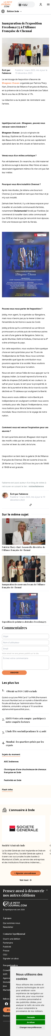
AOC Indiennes (11, 761)
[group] (31, 4)
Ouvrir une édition (11, 938)
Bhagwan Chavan (11, 83)
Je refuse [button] (31, 1022)
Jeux (5, 986)
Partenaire (8, 942)
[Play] (31, 4)
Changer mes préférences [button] (31, 1027)
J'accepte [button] (31, 1017)
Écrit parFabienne (6, 71)
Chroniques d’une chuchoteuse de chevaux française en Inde (25, 771)
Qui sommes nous (11, 923)
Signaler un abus (11, 958)
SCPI (5, 974)
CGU (5, 954)
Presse (6, 950)
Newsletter (8, 927)
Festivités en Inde (12, 780)
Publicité (7, 946)
